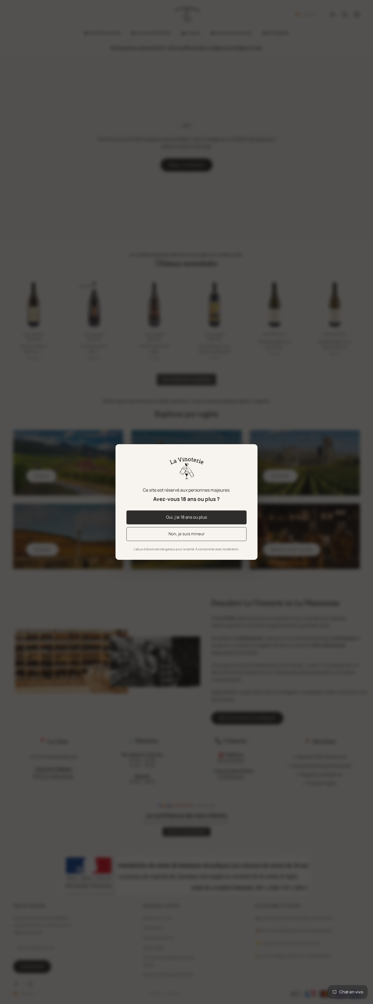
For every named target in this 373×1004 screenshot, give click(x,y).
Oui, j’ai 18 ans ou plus (186, 517)
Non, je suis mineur (186, 534)
